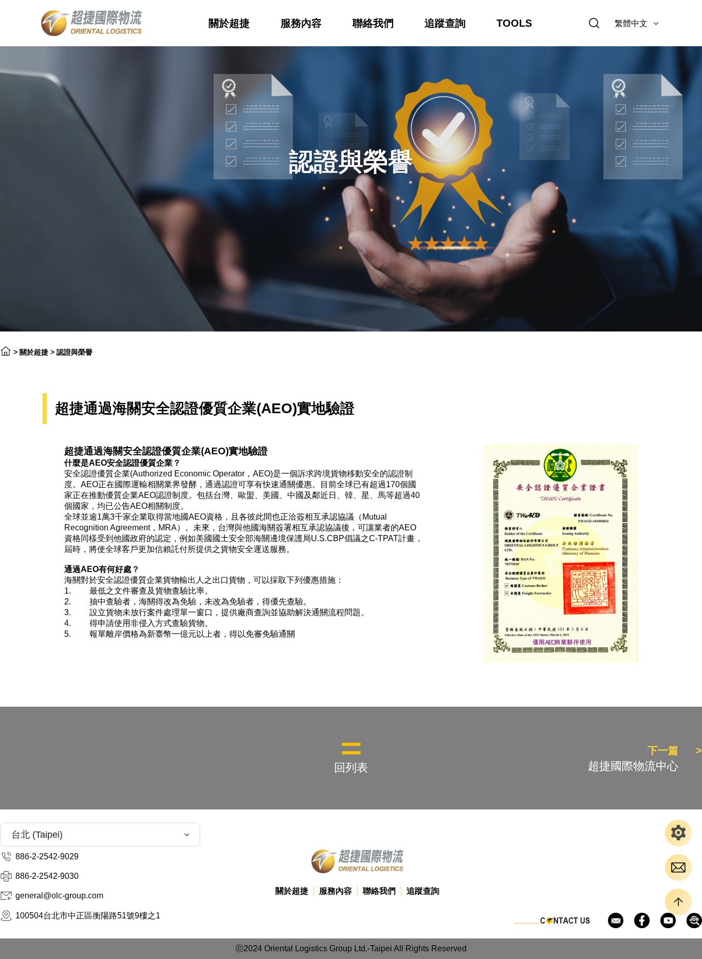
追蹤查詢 (445, 23)
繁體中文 (631, 23)
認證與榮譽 (75, 352)
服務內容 (301, 23)
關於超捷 (229, 23)
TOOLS (514, 23)
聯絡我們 (373, 23)
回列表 (351, 767)
